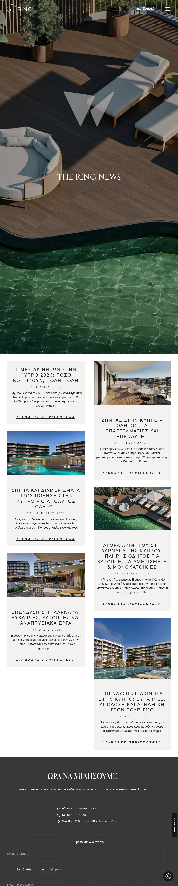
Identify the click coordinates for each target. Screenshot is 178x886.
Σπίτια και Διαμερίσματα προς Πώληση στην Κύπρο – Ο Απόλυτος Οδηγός (46, 498)
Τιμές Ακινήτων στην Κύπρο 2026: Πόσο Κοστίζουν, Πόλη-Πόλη (46, 374)
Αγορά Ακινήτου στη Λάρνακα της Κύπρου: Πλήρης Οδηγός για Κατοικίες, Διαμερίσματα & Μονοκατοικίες (132, 556)
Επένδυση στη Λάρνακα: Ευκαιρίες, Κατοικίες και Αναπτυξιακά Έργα (45, 617)
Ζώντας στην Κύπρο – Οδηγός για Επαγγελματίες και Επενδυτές (132, 428)
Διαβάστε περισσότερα (45, 417)
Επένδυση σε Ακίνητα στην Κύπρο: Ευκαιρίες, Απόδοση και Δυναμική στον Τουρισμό (132, 701)
